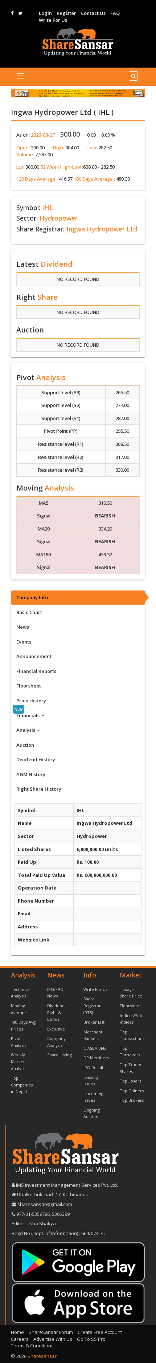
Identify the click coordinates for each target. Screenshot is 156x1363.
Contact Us (93, 13)
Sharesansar (42, 1356)
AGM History (30, 774)
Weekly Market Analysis (18, 1061)
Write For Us (53, 20)
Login (45, 13)
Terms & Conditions (32, 1345)
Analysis (26, 730)
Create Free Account (100, 1332)
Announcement (34, 656)
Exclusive (56, 1029)
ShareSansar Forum (51, 1332)
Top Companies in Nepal (22, 1084)
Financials (28, 715)
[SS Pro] (78, 93)
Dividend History (35, 759)
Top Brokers (132, 1100)
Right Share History (38, 789)
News (22, 627)
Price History (31, 700)
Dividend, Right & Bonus (56, 1012)
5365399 (60, 1214)
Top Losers (130, 1081)
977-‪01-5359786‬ (33, 1214)
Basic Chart (29, 612)
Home (17, 1332)
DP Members (96, 1057)
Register (66, 13)
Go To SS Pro (91, 1339)
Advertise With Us (52, 1339)
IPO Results (94, 1067)
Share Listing (59, 1054)
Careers (20, 1339)
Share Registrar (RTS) (92, 1005)
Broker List (93, 1022)
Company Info (32, 597)
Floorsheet (28, 685)
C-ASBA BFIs (94, 1048)
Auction (25, 745)
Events (23, 641)
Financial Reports (36, 671)
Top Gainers (132, 1090)
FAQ (115, 13)
